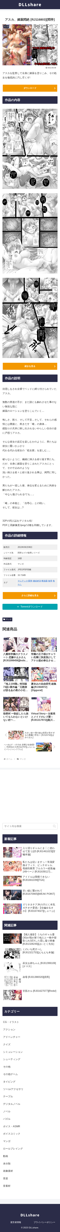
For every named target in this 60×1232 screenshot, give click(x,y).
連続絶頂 (37, 581)
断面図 (45, 581)
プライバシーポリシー (44, 1222)
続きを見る (30, 366)
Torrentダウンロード (31, 606)
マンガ (8, 619)
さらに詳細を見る (30, 595)
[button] (54, 826)
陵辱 (50, 581)
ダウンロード (30, 88)
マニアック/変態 (25, 581)
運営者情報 (15, 1222)
